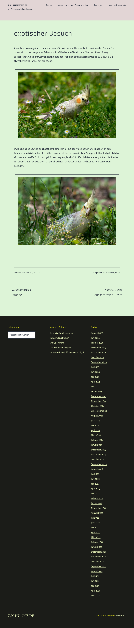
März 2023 (95, 493)
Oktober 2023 (97, 459)
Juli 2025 (95, 367)
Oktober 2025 (97, 357)
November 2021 (98, 557)
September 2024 (99, 411)
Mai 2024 (95, 425)
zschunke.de (17, 5)
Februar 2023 (97, 498)
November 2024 (98, 401)
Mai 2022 (95, 527)
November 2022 (98, 508)
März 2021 (95, 596)
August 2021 (96, 571)
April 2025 (95, 382)
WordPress (120, 616)
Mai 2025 (95, 377)
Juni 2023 (95, 479)
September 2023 (99, 464)
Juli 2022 (95, 518)
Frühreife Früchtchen (59, 338)
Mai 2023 (95, 484)
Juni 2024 (95, 421)
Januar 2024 (96, 445)
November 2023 (98, 455)
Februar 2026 (97, 343)
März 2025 (96, 387)
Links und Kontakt (116, 5)
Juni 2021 (95, 581)
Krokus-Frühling (56, 343)
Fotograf (98, 5)
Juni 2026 (95, 338)
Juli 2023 (95, 474)
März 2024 (96, 435)
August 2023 (97, 469)
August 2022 (97, 513)
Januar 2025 (96, 391)
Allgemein (110, 272)
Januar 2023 (96, 503)
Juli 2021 (95, 576)
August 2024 (97, 416)
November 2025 (98, 352)
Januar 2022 (96, 547)
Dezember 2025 (98, 348)
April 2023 (95, 489)
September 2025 (99, 362)
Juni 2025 (95, 372)
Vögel (117, 272)
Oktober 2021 (97, 561)
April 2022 (95, 532)
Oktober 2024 (97, 406)
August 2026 (97, 333)
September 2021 (98, 566)
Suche (49, 5)
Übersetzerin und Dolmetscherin (73, 5)
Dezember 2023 (98, 450)
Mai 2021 (95, 586)
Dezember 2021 (98, 552)
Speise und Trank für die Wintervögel (66, 352)
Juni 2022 (95, 523)
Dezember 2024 (98, 396)
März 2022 (95, 537)
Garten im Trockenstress (61, 333)
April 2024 (95, 430)
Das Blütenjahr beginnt (60, 348)
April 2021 (95, 591)
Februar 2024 (97, 440)
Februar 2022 (97, 542)
